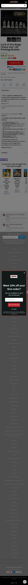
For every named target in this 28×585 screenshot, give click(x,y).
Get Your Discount (14, 304)
